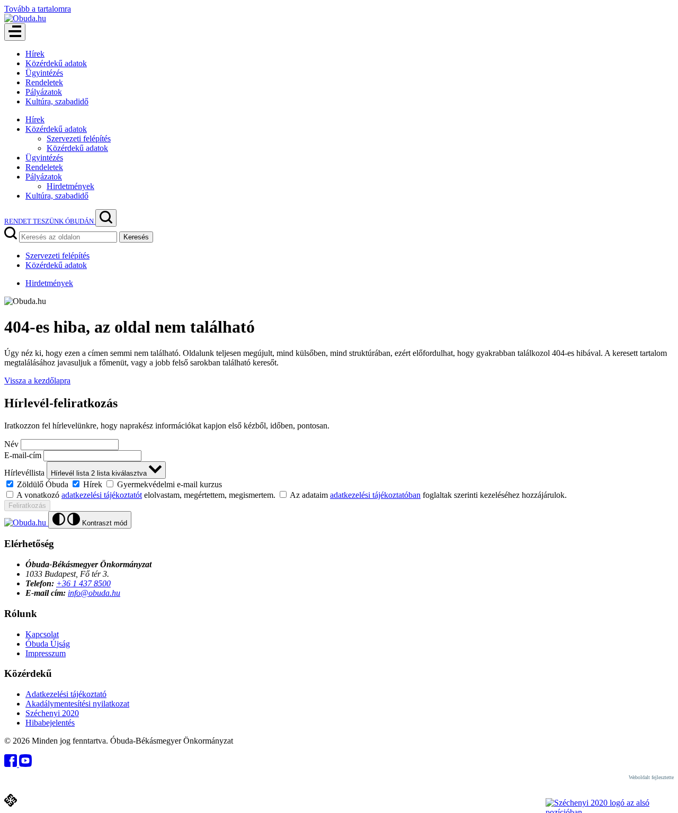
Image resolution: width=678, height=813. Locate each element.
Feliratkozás (27, 506)
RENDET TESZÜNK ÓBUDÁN (49, 221)
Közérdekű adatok (56, 63)
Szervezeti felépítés (79, 138)
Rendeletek (44, 82)
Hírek (34, 53)
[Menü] (14, 32)
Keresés (136, 237)
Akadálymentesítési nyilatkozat (77, 703)
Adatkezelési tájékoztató (65, 694)
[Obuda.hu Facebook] (11, 764)
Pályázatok (43, 91)
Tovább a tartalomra (37, 8)
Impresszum (45, 653)
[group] (339, 484)
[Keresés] (106, 218)
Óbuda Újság (47, 643)
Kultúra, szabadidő (56, 101)
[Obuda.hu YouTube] (25, 764)
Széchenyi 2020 (52, 713)
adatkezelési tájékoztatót (101, 494)
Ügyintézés (44, 72)
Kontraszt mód (103, 523)
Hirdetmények (70, 186)
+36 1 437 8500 (83, 583)
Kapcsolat (42, 634)
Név (11, 444)
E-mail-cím (22, 455)
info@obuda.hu (94, 592)
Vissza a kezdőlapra (37, 380)
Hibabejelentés (50, 722)
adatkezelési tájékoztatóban (375, 494)
